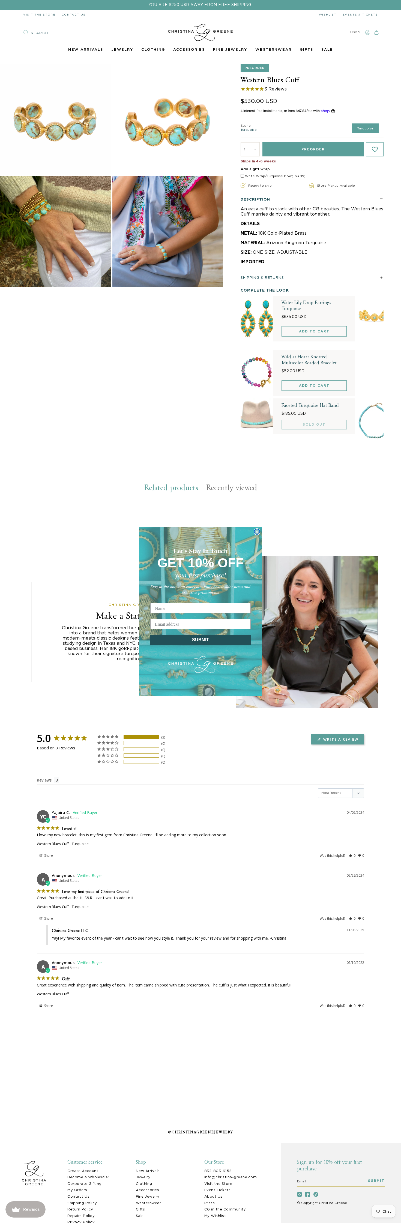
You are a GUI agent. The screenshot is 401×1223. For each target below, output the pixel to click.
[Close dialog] (257, 531)
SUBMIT (200, 639)
